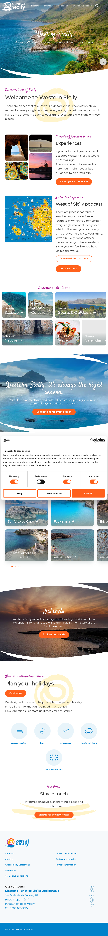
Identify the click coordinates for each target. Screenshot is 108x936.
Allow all (88, 493)
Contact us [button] (15, 693)
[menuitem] (35, 5)
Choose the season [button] (82, 6)
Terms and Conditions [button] (16, 876)
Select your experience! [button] (74, 181)
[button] (103, 6)
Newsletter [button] (10, 870)
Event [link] (42, 743)
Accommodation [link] (19, 743)
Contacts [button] (10, 853)
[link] (26, 510)
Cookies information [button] (66, 853)
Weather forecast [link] (54, 769)
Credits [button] (9, 859)
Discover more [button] (68, 268)
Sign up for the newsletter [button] (54, 814)
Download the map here (74, 258)
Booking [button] (35, 6)
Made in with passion (19, 930)
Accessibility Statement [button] (17, 865)
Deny (19, 493)
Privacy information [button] (66, 865)
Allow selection (54, 493)
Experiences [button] (62, 6)
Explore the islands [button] (54, 634)
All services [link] (65, 743)
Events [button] (47, 6)
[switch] (41, 481)
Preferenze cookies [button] (66, 859)
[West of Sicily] (14, 6)
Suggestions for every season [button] (54, 411)
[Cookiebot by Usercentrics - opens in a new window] (92, 440)
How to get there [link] (89, 743)
